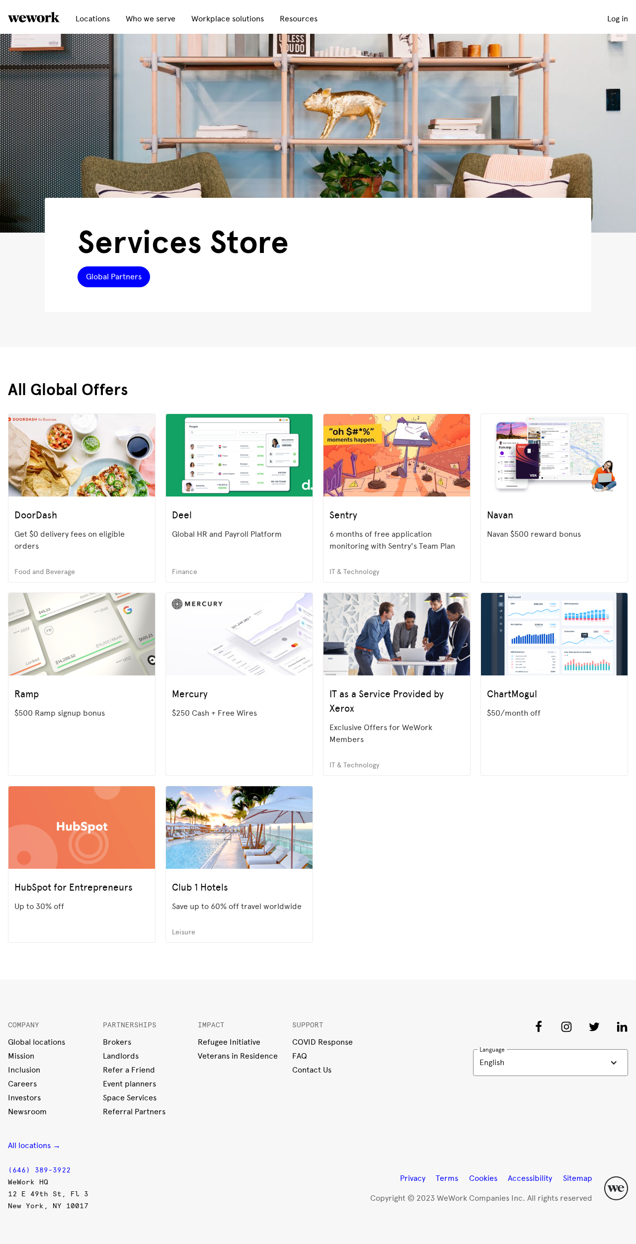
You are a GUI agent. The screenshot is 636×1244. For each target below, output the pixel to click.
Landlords (121, 1056)
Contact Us (311, 1070)
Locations (93, 18)
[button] (550, 1062)
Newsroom (27, 1111)
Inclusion (24, 1070)
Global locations (36, 1042)
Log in (617, 18)
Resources (299, 18)
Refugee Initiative (229, 1042)
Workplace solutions (227, 18)
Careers (22, 1083)
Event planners (129, 1083)
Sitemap (577, 1178)
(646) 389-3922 (39, 1170)
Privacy (412, 1178)
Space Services (130, 1097)
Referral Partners (134, 1111)
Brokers (117, 1042)
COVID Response (322, 1042)
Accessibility (530, 1178)
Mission (21, 1056)
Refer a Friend (129, 1070)
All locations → (34, 1145)
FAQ (299, 1056)
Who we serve (150, 18)
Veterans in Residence (238, 1056)
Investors (24, 1097)
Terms (447, 1178)
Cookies (483, 1178)
